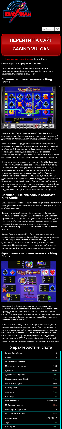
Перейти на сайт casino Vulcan (31, 45)
